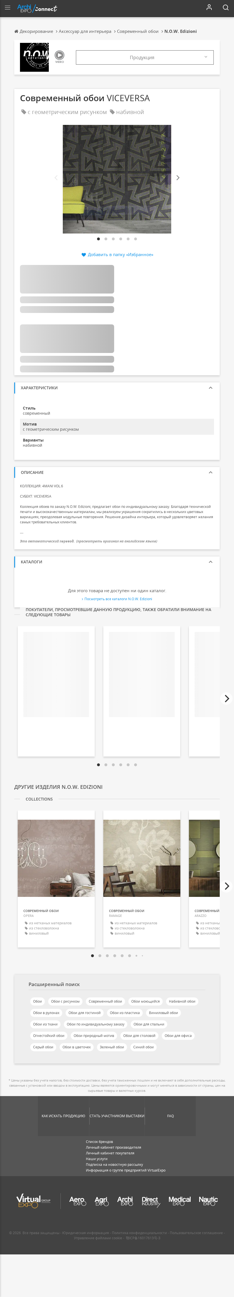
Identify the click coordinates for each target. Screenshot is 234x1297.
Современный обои (105, 1001)
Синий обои (143, 1047)
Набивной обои (182, 1001)
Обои (37, 1001)
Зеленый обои (112, 1047)
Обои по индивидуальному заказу (95, 1024)
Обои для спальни (149, 1024)
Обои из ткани (45, 1024)
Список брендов (99, 1141)
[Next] (177, 178)
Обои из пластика (125, 1012)
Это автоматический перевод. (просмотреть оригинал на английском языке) (88, 541)
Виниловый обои (163, 1012)
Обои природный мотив (94, 1035)
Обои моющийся (145, 1001)
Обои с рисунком (65, 1001)
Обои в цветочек (76, 1047)
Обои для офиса (178, 1035)
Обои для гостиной (84, 1012)
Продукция (142, 57)
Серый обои (43, 1047)
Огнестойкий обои (48, 1035)
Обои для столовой (139, 1035)
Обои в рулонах (46, 1012)
